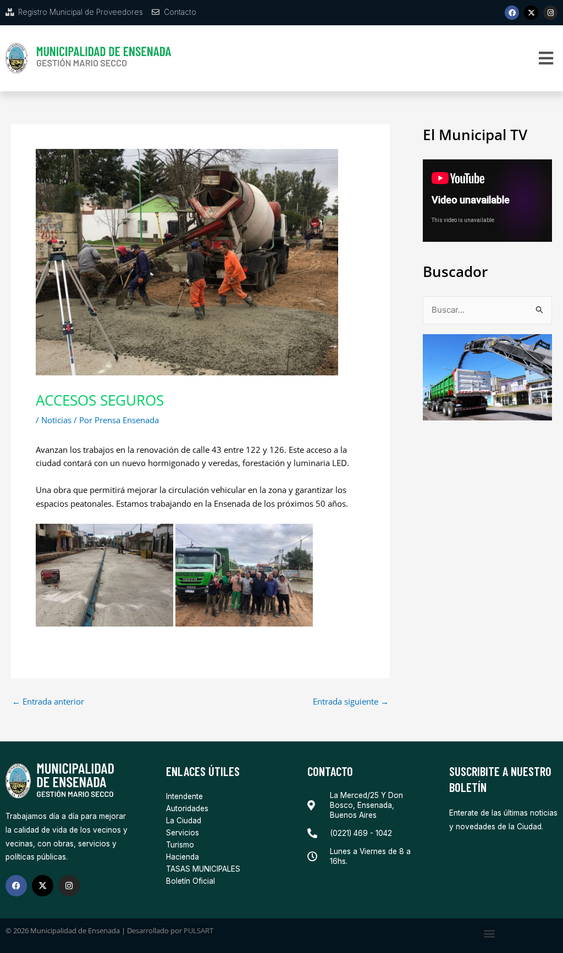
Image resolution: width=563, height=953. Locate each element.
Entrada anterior (48, 701)
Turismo (180, 844)
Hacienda (182, 856)
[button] (546, 58)
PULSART (198, 930)
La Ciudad (183, 820)
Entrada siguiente (351, 701)
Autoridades (187, 808)
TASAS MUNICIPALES (203, 869)
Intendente (184, 796)
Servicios (182, 832)
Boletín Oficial (190, 881)
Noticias (56, 419)
